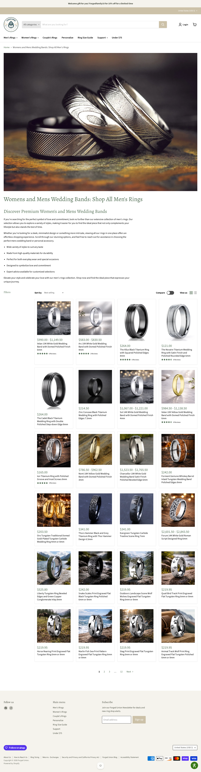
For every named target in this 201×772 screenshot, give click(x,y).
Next (129, 671)
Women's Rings (29, 37)
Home (7, 47)
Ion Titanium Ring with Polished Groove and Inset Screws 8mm (53, 478)
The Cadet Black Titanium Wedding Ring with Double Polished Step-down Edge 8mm (52, 421)
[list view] (195, 293)
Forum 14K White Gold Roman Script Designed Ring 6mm (176, 537)
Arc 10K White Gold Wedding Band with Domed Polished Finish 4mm (95, 346)
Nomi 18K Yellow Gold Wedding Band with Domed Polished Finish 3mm (95, 476)
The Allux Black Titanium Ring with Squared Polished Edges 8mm (134, 352)
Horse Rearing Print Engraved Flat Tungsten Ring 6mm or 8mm (53, 653)
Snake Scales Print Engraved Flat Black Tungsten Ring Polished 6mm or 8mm (95, 596)
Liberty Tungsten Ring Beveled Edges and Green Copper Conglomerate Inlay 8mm (52, 596)
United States (186, 10)
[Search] (163, 24)
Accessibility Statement (130, 757)
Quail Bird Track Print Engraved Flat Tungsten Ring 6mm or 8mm (177, 595)
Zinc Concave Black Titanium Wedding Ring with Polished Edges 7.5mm (93, 415)
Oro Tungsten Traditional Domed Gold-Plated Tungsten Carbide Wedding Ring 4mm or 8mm (53, 538)
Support (101, 37)
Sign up (139, 719)
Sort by (38, 293)
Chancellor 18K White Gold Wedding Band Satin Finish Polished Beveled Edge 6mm (134, 476)
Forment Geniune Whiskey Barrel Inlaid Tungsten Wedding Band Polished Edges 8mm (177, 479)
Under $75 (117, 37)
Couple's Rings (50, 37)
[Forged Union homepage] (11, 24)
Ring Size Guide (85, 37)
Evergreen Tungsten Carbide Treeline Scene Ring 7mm (134, 534)
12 (121, 671)
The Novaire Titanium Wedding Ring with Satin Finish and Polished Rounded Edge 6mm (176, 352)
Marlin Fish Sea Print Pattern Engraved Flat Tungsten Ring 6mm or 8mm (95, 654)
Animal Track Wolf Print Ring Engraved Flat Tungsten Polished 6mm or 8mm (177, 654)
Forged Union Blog (109, 757)
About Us (7, 757)
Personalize (67, 37)
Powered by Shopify (11, 763)
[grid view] (191, 293)
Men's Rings (10, 37)
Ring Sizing (34, 757)
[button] (184, 24)
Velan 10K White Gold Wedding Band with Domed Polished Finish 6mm (53, 346)
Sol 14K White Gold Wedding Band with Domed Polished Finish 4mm (136, 415)
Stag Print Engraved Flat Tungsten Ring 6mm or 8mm (136, 653)
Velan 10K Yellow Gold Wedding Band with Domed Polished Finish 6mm (178, 415)
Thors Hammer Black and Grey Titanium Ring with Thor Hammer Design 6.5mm (95, 536)
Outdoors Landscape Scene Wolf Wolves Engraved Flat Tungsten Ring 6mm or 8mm (136, 596)
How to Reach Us (20, 757)
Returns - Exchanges (51, 757)
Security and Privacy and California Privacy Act (80, 757)
